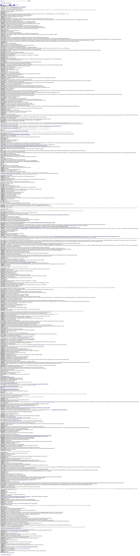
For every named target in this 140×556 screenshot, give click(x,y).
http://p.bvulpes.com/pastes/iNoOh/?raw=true (28, 385)
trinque (1, 28)
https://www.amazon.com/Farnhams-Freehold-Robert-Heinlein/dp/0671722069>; (79, 488)
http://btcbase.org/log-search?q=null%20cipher (20, 266)
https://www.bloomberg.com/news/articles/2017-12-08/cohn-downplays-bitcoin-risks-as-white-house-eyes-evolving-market (28, 407)
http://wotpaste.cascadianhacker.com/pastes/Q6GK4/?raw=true (26, 546)
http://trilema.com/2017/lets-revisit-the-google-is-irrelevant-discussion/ (105, 236)
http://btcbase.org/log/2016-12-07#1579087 (25, 336)
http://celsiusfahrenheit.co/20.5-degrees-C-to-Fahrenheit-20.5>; (76, 287)
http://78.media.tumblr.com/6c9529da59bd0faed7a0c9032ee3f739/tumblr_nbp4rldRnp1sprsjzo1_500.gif (33, 435)
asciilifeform (2, 6)
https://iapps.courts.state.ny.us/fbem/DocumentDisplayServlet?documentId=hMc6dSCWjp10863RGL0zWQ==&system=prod (25, 145)
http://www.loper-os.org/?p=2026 (9, 396)
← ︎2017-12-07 (3, 2)
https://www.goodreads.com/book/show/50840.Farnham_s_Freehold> (126, 488)
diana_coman (2, 202)
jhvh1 (1, 207)
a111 (1, 7)
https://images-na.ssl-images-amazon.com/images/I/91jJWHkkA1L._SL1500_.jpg (21, 460)
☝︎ (30, 202)
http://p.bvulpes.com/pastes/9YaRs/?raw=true (28, 261)
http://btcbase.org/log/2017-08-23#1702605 (59, 409)
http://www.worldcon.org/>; (31, 505)
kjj (0, 367)
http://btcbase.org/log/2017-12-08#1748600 (12, 173)
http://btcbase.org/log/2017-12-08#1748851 (14, 420)
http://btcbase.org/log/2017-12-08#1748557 (20, 237)
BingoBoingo (2, 13)
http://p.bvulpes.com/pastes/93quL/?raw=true (17, 221)
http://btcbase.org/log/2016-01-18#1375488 (14, 526)
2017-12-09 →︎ (8, 2)
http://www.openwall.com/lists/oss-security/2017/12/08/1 (66, 225)
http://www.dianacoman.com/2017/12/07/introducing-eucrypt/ (26, 126)
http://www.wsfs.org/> (87, 505)
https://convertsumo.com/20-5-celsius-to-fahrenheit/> (106, 287)
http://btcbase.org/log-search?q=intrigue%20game (21, 451)
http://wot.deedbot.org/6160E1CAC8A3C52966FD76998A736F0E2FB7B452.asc (18, 382)
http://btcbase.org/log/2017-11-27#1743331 (40, 384)
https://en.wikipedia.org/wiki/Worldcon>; (51, 505)
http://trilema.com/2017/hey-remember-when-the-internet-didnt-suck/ (15, 172)
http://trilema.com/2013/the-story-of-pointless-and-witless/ (45, 401)
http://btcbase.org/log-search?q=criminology (18, 479)
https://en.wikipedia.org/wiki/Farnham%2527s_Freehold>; (30, 488)
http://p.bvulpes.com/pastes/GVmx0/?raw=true (65, 203)
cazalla (1, 135)
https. (50, 470)
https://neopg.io (21, 225)
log (1, 0)
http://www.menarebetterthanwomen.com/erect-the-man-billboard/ (18, 133)
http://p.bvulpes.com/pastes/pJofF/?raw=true (31, 161)
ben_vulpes (2, 161)
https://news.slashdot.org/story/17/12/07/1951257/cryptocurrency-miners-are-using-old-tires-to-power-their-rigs (50, 214)
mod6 (1, 121)
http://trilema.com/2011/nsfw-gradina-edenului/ (36, 344)
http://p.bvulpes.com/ (13, 379)
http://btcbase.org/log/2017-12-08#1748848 (14, 417)
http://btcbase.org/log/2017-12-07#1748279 (18, 6)
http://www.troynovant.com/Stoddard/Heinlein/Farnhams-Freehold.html (17, 496)
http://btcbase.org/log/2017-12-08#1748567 (13, 202)
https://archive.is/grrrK (24, 228)
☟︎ (25, 159)
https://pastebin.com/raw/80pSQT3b (8, 377)
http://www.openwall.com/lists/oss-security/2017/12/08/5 (31, 227)
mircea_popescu (3, 5)
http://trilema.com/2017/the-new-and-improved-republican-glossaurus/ (19, 262)
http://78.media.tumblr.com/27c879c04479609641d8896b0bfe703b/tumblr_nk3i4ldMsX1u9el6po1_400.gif (36, 222)
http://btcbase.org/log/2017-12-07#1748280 (14, 8)
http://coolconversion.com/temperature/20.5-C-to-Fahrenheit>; (36, 287)
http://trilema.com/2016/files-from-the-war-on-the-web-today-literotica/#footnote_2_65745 (69, 236)
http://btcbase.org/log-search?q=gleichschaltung (21, 181)
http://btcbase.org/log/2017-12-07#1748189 (22, 203)
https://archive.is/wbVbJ (29, 238)
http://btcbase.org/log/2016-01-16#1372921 (12, 528)
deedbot (1, 172)
